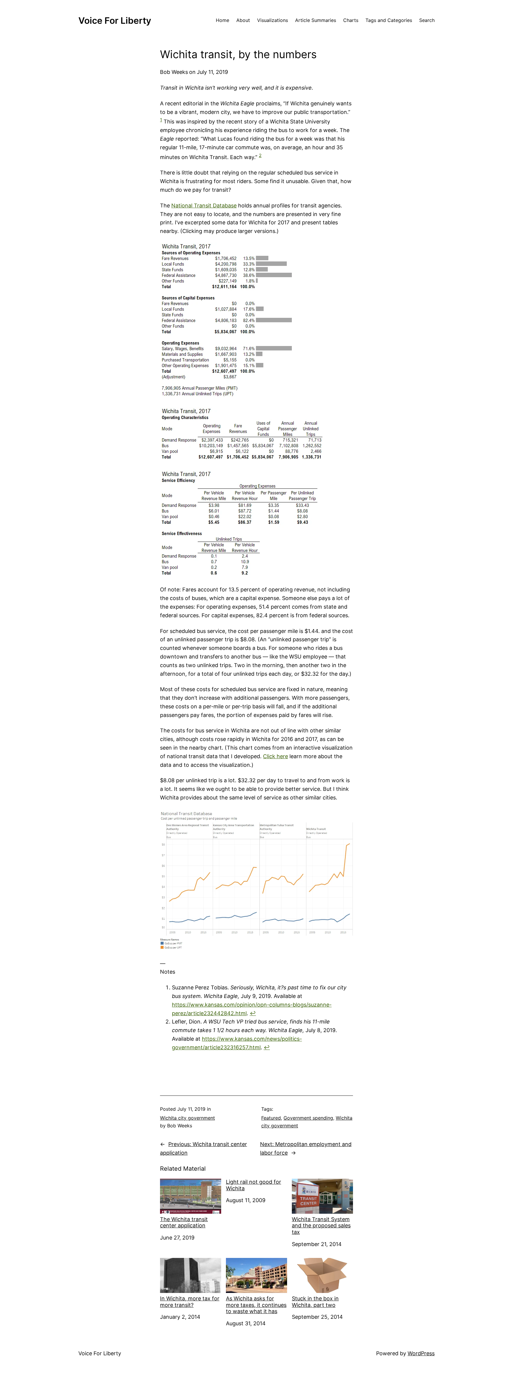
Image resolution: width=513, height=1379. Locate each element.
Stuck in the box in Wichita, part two (315, 1301)
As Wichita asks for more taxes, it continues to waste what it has (256, 1304)
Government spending (308, 1118)
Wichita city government (187, 1118)
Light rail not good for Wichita (253, 1185)
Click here (275, 756)
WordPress (421, 1353)
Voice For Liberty (114, 20)
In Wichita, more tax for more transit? (189, 1301)
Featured (271, 1118)
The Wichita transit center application (184, 1222)
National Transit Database (204, 205)
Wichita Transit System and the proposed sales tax (321, 1225)
